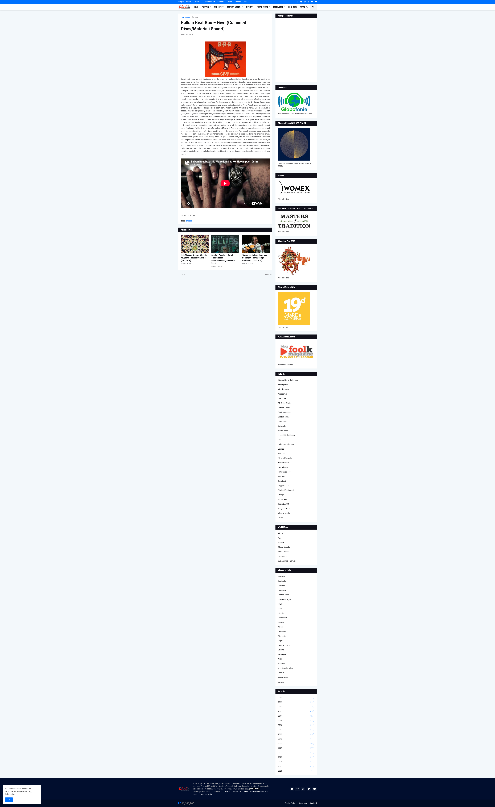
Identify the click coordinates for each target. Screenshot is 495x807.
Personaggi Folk (284, 472)
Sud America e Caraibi (286, 561)
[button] (307, 7)
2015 (296, 721)
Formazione (283, 431)
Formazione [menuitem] (278, 7)
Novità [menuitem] (249, 7)
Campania (282, 590)
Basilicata (282, 581)
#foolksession (283, 389)
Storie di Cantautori (286, 490)
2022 (296, 753)
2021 (296, 748)
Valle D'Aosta (283, 677)
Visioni (280, 518)
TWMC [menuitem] (302, 7)
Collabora (220, 2)
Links (245, 2)
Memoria (281, 454)
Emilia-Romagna (284, 599)
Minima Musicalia (285, 458)
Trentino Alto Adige (285, 668)
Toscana (281, 664)
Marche (281, 622)
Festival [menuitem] (205, 7)
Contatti (230, 2)
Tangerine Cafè (284, 509)
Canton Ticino (283, 595)
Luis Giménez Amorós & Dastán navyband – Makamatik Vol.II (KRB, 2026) (194, 258)
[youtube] (316, 2)
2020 (296, 743)
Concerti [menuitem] (218, 7)
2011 (296, 702)
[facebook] (297, 2)
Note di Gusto (283, 467)
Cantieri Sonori (284, 408)
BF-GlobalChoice (284, 403)
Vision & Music (284, 513)
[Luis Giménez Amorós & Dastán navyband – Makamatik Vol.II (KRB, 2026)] (195, 244)
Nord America (283, 552)
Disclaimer (303, 803)
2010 (296, 698)
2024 (296, 762)
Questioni (282, 481)
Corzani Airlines (284, 417)
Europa (195, 17)
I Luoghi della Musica (286, 435)
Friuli (280, 604)
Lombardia (282, 618)
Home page (185, 17)
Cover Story (282, 421)
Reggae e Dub (283, 486)
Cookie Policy (290, 803)
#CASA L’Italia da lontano (288, 380)
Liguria (281, 613)
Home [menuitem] (196, 7)
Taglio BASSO (283, 504)
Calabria (281, 586)
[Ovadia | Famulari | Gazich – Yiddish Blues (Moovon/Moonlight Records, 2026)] (225, 244)
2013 (296, 711)
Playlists (281, 476)
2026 (296, 771)
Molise (280, 627)
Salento (281, 650)
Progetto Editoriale (184, 2)
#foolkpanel (283, 385)
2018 (296, 734)
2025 (296, 766)
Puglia (280, 641)
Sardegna (282, 654)
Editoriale (282, 426)
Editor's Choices (209, 2)
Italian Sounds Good (286, 444)
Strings (281, 495)
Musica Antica (283, 463)
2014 (296, 716)
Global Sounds (284, 547)
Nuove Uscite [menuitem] (262, 7)
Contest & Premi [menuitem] (234, 7)
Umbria (281, 673)
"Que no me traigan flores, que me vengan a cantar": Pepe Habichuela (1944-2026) (254, 258)
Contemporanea (284, 412)
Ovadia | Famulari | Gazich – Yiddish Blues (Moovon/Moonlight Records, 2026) (223, 259)
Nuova (182, 275)
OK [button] (9, 800)
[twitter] (312, 2)
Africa (280, 533)
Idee (279, 440)
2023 (296, 757)
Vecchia (268, 275)
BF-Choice (282, 398)
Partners (238, 2)
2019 (296, 739)
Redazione (197, 2)
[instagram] (305, 2)
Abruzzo (281, 576)
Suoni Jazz (282, 499)
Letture (281, 449)
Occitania (282, 631)
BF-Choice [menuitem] (292, 7)
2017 (296, 730)
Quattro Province (285, 645)
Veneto (281, 682)
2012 (296, 707)
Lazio (280, 609)
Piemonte (282, 636)
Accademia (282, 394)
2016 (296, 725)
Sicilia (280, 659)
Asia (280, 538)
